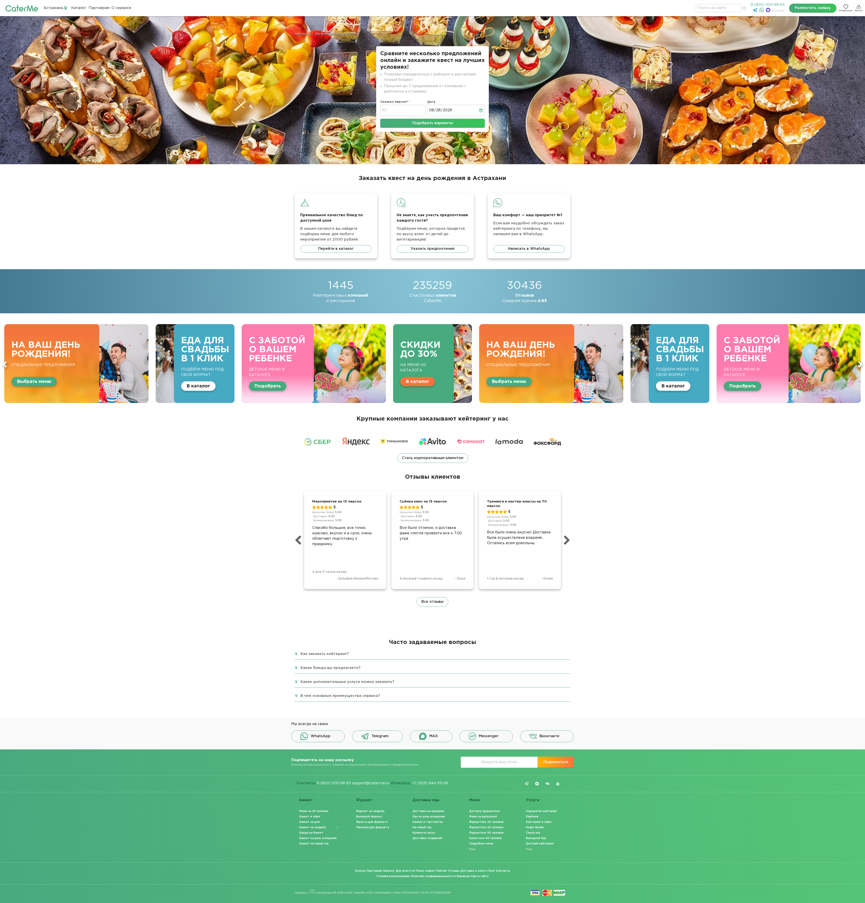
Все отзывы (432, 601)
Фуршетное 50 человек (486, 833)
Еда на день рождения (429, 816)
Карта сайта (480, 876)
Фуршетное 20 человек (486, 822)
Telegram (379, 736)
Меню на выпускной (483, 816)
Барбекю (532, 816)
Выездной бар (536, 838)
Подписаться (556, 762)
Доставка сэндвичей (427, 838)
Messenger (489, 736)
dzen (537, 784)
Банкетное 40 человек (485, 838)
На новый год (422, 827)
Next (860, 364)
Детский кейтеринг (540, 843)
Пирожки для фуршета (372, 827)
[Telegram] (755, 11)
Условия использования (393, 876)
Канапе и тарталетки (428, 822)
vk (547, 784)
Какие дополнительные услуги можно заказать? (347, 682)
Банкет (306, 800)
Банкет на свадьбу (312, 827)
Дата (431, 102)
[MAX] (769, 11)
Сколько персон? (394, 102)
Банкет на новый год (314, 843)
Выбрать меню (271, 382)
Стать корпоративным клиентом (432, 458)
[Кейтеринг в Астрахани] (21, 8)
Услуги (532, 800)
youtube (558, 784)
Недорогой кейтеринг (541, 811)
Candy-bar (533, 833)
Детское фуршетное (484, 811)
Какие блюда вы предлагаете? (330, 668)
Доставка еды (426, 800)
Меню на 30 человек (313, 811)
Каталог (78, 8)
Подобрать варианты (432, 123)
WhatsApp (320, 736)
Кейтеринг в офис (539, 822)
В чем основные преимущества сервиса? (340, 696)
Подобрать (30, 386)
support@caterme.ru (370, 783)
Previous (4, 364)
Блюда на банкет (311, 833)
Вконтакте (549, 736)
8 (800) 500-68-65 (768, 5)
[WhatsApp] (762, 11)
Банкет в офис (309, 816)
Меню (474, 800)
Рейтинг (441, 871)
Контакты (503, 871)
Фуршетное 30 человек (486, 827)
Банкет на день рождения (318, 838)
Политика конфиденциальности (433, 876)
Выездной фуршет (369, 816)
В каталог (180, 382)
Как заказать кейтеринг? (324, 654)
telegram (526, 784)
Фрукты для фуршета (372, 822)
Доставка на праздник (428, 811)
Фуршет (364, 800)
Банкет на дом (309, 822)
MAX (433, 736)
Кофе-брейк (535, 827)
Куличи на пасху (424, 833)
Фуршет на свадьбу (370, 811)
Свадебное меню (481, 843)
